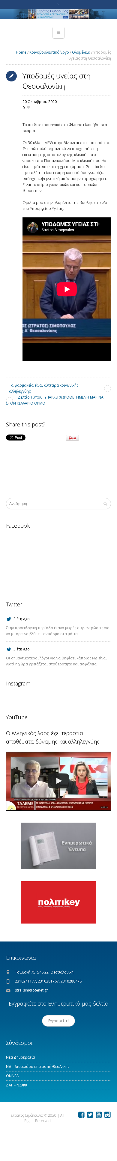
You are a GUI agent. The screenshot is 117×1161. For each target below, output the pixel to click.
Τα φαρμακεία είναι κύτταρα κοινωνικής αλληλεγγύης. (43, 388)
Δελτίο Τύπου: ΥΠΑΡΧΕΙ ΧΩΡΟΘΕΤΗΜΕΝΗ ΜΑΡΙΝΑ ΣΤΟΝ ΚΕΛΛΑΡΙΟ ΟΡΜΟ (55, 400)
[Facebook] (81, 1114)
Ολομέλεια (81, 52)
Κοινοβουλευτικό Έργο (49, 52)
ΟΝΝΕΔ (12, 1075)
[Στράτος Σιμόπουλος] (58, 14)
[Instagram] (107, 1114)
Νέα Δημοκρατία (20, 1057)
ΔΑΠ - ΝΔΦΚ (16, 1085)
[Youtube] (98, 1114)
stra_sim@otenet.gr (31, 990)
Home (21, 52)
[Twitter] (90, 1114)
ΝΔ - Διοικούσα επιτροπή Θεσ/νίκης (37, 1066)
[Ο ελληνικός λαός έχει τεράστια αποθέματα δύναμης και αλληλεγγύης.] (58, 781)
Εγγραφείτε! (58, 1020)
